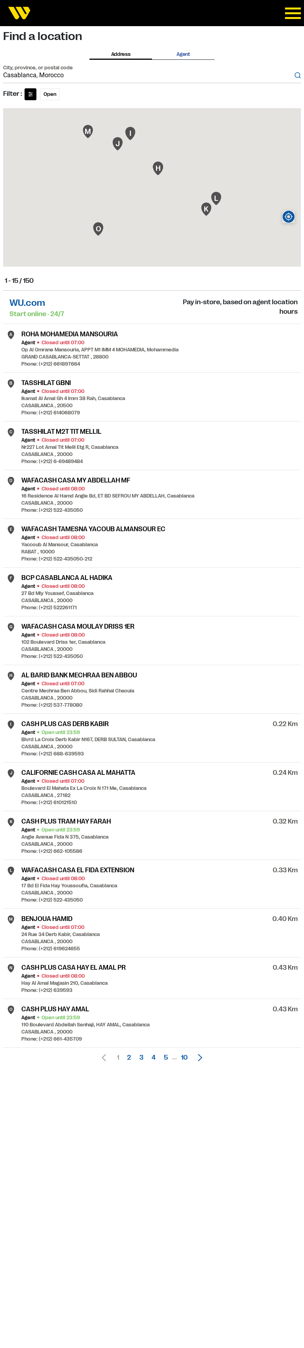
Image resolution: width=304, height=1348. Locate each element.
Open (50, 94)
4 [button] (154, 1057)
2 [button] (129, 1057)
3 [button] (141, 1057)
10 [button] (184, 1057)
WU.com (27, 303)
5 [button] (166, 1057)
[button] (198, 1057)
